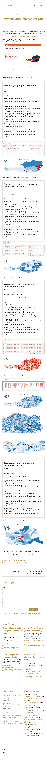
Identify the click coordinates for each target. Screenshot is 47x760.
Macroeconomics (29, 645)
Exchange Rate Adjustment (37, 703)
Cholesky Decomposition (9, 669)
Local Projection (36, 717)
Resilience (37, 729)
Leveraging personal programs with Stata (10, 655)
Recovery (18, 648)
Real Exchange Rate (28, 729)
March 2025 (35, 645)
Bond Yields (28, 673)
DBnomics (26, 700)
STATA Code (31, 25)
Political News (27, 726)
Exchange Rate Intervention (29, 705)
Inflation (41, 710)
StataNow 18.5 (29, 677)
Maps (24, 22)
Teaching (4, 749)
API (25, 691)
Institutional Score (28, 714)
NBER (14, 648)
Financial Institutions (28, 707)
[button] (35, 5)
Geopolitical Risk (29, 709)
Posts (8, 14)
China (27, 694)
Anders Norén (42, 756)
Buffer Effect (27, 692)
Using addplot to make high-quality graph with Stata (12, 630)
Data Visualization (18, 25)
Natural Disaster (32, 676)
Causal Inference (33, 692)
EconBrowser (32, 700)
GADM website (24, 39)
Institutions (35, 714)
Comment (4, 587)
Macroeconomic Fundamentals (32, 644)
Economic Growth (28, 702)
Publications (5, 747)
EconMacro (7, 5)
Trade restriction (13, 650)
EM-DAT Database (35, 674)
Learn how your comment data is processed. (30, 613)
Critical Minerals (28, 696)
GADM (24, 25)
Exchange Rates (40, 705)
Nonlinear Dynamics (34, 722)
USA (40, 735)
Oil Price (32, 724)
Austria (5, 25)
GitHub (31, 554)
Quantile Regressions (33, 727)
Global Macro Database (38, 642)
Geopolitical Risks (28, 710)
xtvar (33, 677)
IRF (36, 715)
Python (26, 727)
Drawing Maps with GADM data (16, 14)
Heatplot (36, 710)
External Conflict (15, 647)
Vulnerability (26, 737)
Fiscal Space (37, 707)
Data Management (11, 25)
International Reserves (29, 715)
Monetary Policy (39, 721)
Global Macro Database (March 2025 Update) (33, 629)
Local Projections (30, 719)
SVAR (11, 672)
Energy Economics (8, 670)
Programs (19, 670)
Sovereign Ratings (28, 731)
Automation (30, 691)
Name (3, 597)
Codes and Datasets (19, 22)
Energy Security (27, 703)
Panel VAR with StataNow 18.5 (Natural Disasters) (34, 657)
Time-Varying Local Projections (31, 735)
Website (4, 602)
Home (3, 14)
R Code (40, 727)
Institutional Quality (8, 648)
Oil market (14, 670)
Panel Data (38, 724)
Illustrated (16, 645)
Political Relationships (36, 726)
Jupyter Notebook (27, 717)
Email (22, 597)
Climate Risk (33, 673)
